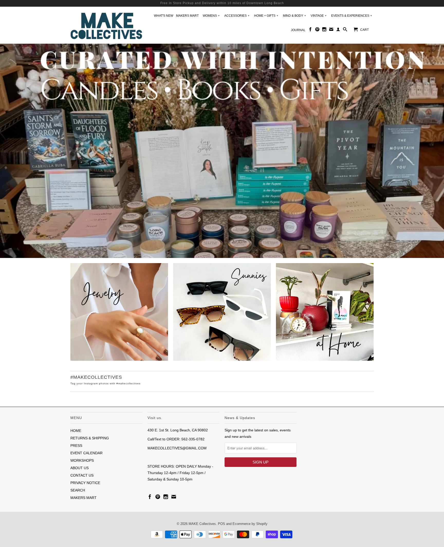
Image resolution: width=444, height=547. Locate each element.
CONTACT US (82, 475)
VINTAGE (318, 15)
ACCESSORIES (236, 15)
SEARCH (77, 490)
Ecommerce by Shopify (250, 524)
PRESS (76, 445)
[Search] (345, 30)
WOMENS (211, 15)
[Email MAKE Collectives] (331, 30)
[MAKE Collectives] (106, 25)
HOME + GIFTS (266, 15)
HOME (75, 431)
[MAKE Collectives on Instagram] (324, 30)
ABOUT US (79, 468)
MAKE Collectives (202, 524)
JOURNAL (298, 30)
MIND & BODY (294, 15)
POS (221, 524)
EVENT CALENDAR (86, 453)
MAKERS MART (187, 15)
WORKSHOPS (82, 460)
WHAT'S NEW (163, 15)
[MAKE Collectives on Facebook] (310, 30)
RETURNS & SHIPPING (89, 438)
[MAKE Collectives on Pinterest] (317, 30)
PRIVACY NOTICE (85, 483)
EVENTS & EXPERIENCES (351, 15)
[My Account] (338, 30)
